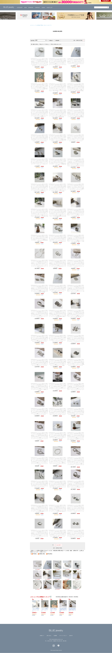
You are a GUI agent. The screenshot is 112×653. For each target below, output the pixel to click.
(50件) (60, 94)
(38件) (42, 119)
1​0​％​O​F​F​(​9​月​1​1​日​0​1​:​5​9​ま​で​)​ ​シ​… (72, 610)
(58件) (78, 218)
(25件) (78, 442)
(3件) (60, 219)
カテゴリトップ (33, 25)
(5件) (60, 167)
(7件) (60, 514)
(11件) (42, 167)
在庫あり (51, 40)
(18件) (60, 193)
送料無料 (57, 40)
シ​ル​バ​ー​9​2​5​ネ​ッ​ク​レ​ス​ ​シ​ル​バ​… (35, 610)
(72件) (78, 67)
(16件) (60, 294)
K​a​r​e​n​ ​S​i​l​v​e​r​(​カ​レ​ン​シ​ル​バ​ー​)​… (53, 610)
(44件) (42, 243)
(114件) (42, 92)
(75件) (42, 68)
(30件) (42, 193)
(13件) (78, 244)
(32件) (42, 218)
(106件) (78, 119)
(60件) (60, 143)
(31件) (60, 368)
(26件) (60, 441)
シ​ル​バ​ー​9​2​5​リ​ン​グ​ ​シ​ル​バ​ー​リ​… (44, 610)
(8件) (60, 243)
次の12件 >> (59, 545)
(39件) (78, 93)
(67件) (60, 68)
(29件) (42, 344)
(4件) (60, 489)
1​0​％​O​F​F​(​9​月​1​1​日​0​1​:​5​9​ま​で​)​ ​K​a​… (63, 610)
